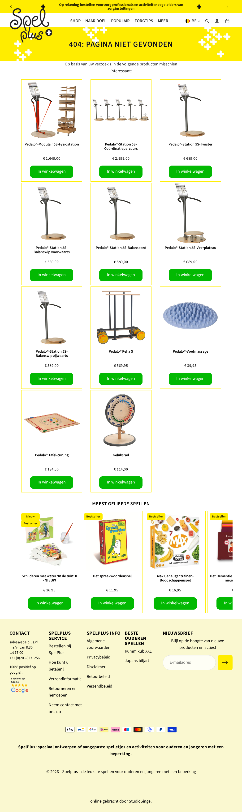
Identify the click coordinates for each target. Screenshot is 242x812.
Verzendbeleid (99, 686)
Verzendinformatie (65, 679)
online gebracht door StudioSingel (121, 801)
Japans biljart (137, 661)
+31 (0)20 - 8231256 (24, 658)
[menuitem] (163, 21)
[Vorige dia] (11, 6)
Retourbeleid (98, 677)
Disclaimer (96, 667)
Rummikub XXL (138, 651)
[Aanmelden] (225, 662)
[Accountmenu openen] (217, 21)
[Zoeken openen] (207, 21)
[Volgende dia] (227, 6)
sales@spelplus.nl (23, 642)
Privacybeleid (98, 657)
